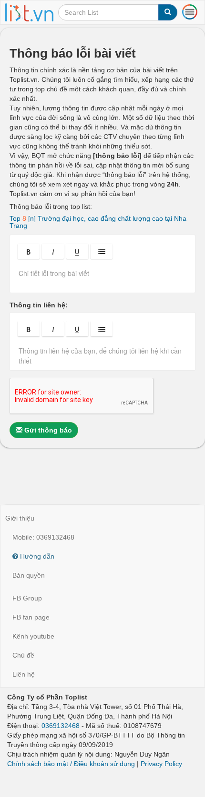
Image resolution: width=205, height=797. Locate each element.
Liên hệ (23, 674)
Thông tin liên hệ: (39, 305)
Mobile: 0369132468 (43, 537)
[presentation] (102, 277)
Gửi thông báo (47, 430)
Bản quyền (28, 575)
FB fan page (31, 617)
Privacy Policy (161, 763)
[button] (29, 251)
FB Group (27, 598)
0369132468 (60, 725)
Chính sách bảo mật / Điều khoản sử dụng (71, 763)
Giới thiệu (19, 518)
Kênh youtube (33, 636)
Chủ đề (23, 655)
